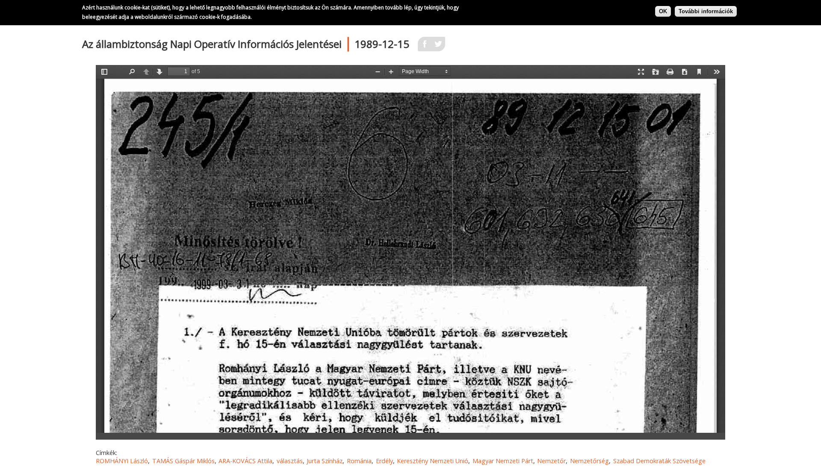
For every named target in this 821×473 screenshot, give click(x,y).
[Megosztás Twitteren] (438, 46)
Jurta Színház (325, 461)
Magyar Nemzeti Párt (503, 461)
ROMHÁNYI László (122, 461)
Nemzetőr (551, 461)
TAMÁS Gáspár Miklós (183, 461)
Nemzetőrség (589, 461)
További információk (706, 11)
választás (290, 461)
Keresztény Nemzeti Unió (432, 461)
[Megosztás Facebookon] (424, 46)
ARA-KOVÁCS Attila (245, 461)
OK (663, 11)
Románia (359, 461)
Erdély (384, 461)
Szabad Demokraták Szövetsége (659, 461)
